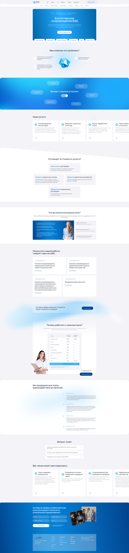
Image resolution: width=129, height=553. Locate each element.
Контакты (87, 5)
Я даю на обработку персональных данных (58, 525)
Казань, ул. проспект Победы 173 (41, 540)
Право (52, 2)
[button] (94, 117)
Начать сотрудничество (64, 32)
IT (57, 2)
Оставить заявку (87, 308)
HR (47, 2)
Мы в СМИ (71, 5)
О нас (41, 5)
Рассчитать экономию (86, 374)
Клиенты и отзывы (54, 5)
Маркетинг (76, 2)
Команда (46, 5)
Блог (82, 5)
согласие (57, 525)
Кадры (69, 2)
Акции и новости (63, 5)
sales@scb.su (37, 543)
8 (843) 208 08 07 (91, 2)
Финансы (63, 2)
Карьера (76, 5)
